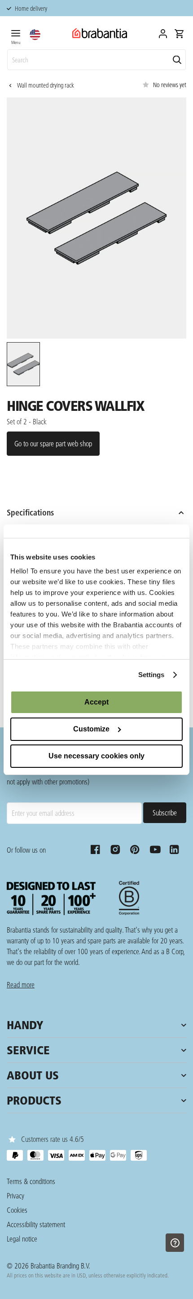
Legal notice (22, 1238)
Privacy (15, 1195)
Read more (21, 984)
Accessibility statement (36, 1224)
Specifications (30, 512)
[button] (35, 34)
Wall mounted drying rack (45, 85)
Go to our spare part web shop (53, 443)
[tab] (15, 35)
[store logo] (99, 33)
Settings (151, 674)
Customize (91, 729)
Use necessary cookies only (96, 756)
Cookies (17, 1210)
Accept (96, 702)
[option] (23, 365)
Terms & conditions (31, 1181)
